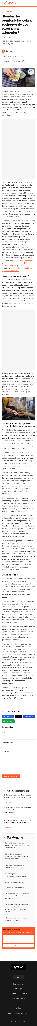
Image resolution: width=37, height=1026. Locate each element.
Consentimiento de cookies (18, 1013)
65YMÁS (9, 51)
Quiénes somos (18, 984)
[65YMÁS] (3, 51)
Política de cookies (18, 998)
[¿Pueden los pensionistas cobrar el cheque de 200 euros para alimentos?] (31, 72)
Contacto (18, 1003)
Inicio (3, 37)
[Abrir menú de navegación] (33, 3)
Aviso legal (18, 989)
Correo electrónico (7, 742)
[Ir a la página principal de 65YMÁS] (9, 3)
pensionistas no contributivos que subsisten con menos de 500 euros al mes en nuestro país (18, 262)
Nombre (4, 733)
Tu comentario (6, 751)
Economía (8, 12)
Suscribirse (18, 946)
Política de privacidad (18, 994)
